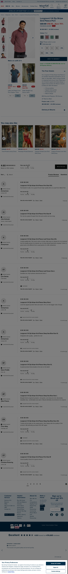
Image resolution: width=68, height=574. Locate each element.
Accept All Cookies (56, 563)
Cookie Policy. (11, 572)
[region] (33, 567)
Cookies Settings (55, 571)
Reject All (55, 567)
